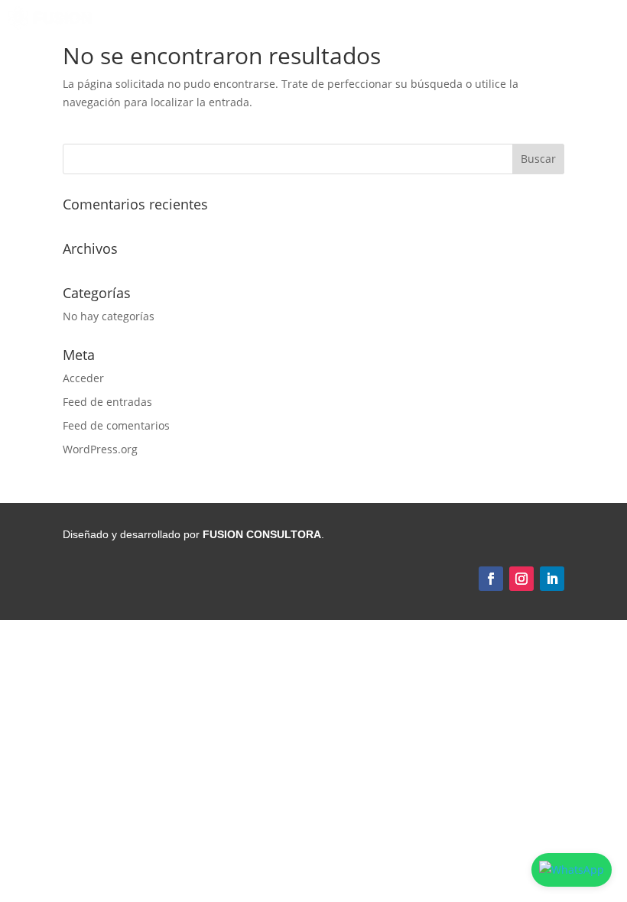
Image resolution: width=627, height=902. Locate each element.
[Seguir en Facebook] (491, 578)
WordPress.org (100, 449)
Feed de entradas (107, 401)
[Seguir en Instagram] (521, 578)
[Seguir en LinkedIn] (552, 578)
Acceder (83, 378)
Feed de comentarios (116, 425)
